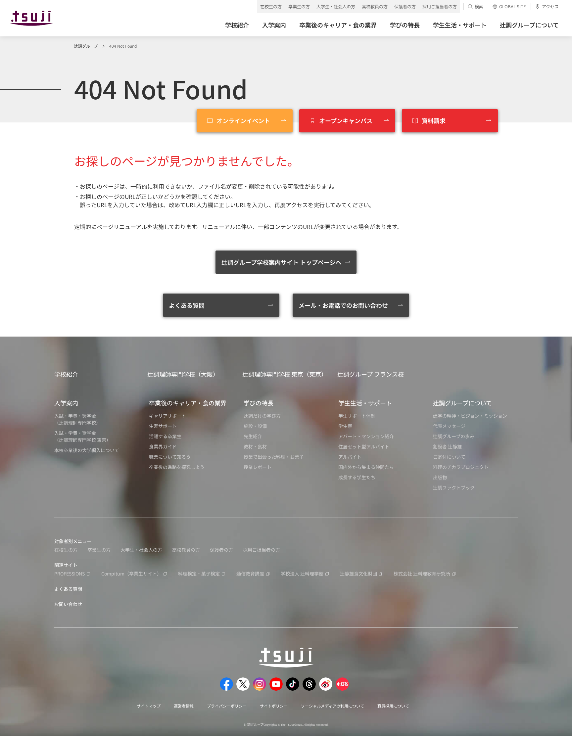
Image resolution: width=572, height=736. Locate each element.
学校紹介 (66, 374)
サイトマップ (149, 706)
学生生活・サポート (365, 402)
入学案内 (66, 402)
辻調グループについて (462, 402)
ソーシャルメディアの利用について (332, 706)
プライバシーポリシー (227, 706)
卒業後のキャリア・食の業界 (187, 402)
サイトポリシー (274, 706)
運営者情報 (184, 706)
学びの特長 (258, 402)
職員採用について (393, 706)
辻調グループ (86, 46)
